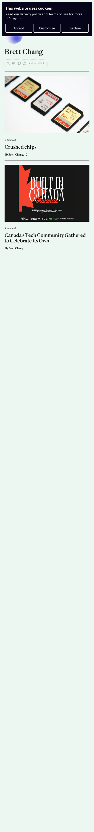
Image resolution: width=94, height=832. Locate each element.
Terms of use (58, 14)
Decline (75, 28)
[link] (47, 46)
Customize (47, 28)
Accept (19, 28)
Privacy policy (30, 14)
